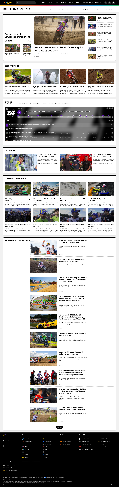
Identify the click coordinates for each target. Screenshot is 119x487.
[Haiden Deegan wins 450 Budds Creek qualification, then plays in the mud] (92, 49)
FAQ (19, 477)
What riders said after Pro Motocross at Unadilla (45, 87)
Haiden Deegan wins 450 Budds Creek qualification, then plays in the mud (105, 48)
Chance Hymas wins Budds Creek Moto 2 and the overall (104, 17)
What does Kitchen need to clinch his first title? (100, 87)
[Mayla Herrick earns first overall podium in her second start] (43, 358)
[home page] (8, 2)
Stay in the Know (7, 440)
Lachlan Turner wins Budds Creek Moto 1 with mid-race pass (72, 260)
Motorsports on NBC (86, 9)
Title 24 (98, 9)
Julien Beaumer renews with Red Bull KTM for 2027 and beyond (73, 242)
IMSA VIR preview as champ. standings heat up (18, 199)
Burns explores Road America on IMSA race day (73, 199)
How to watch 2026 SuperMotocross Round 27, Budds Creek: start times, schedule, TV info (73, 280)
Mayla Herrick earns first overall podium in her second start (71, 353)
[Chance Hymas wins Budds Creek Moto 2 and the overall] (92, 18)
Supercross (69, 9)
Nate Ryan (61, 328)
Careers (9, 477)
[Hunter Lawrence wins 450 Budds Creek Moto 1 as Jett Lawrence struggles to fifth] (92, 34)
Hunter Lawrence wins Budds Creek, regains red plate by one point (58, 49)
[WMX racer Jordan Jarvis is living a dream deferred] (43, 340)
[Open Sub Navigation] (44, 2)
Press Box (30, 477)
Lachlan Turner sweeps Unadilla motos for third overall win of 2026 (72, 409)
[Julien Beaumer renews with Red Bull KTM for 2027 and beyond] (43, 247)
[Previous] (28, 41)
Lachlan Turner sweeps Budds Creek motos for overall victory (105, 25)
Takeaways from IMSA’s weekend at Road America (44, 199)
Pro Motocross (59, 9)
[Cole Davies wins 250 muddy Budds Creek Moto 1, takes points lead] (92, 41)
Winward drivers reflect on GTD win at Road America (17, 225)
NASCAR (50, 9)
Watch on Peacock (107, 9)
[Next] (30, 41)
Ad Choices (35, 477)
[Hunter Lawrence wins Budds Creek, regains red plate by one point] (59, 30)
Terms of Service (61, 477)
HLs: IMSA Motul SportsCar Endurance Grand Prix (101, 199)
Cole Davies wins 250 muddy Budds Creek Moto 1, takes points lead (104, 40)
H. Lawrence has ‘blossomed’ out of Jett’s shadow (72, 87)
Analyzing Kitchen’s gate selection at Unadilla (17, 87)
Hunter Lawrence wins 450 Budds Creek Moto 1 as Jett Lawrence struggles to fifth (104, 33)
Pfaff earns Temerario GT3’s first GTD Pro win (72, 225)
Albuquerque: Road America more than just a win (101, 225)
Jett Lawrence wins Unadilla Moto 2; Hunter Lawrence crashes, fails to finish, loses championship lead (72, 373)
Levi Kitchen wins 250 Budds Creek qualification (104, 55)
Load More (59, 427)
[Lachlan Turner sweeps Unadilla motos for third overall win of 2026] (43, 414)
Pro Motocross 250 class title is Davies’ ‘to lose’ (47, 156)
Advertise (5, 477)
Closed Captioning (14, 477)
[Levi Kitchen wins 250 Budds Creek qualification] (92, 56)
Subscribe (6, 445)
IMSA (77, 9)
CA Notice (56, 477)
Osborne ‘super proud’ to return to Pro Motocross (102, 156)
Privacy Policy (40, 477)
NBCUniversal (10, 479)
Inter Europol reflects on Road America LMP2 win (45, 225)
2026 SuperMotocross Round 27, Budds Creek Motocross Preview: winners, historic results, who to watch (71, 298)
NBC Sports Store (24, 477)
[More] (105, 2)
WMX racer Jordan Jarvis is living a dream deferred (72, 334)
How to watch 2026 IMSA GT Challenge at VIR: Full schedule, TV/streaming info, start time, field (72, 317)
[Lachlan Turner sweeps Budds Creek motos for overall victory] (92, 26)
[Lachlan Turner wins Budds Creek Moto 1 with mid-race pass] (43, 265)
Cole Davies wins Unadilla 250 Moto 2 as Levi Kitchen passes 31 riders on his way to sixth (73, 391)
